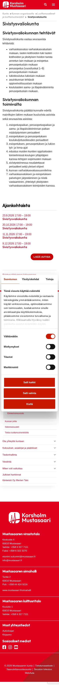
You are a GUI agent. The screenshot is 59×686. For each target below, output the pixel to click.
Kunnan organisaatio (23, 13)
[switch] (50, 346)
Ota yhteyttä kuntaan (13, 441)
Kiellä (29, 403)
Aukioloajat (8, 630)
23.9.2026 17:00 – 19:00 (16, 215)
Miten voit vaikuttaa (12, 468)
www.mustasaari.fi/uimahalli (16, 590)
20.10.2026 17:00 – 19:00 (17, 224)
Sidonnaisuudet (12, 427)
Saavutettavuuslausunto (19, 669)
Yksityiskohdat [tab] (30, 279)
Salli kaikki (29, 382)
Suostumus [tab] (10, 279)
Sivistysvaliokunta (14, 219)
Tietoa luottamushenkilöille (17, 432)
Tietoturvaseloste (44, 665)
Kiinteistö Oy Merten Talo (15, 480)
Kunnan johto (11, 421)
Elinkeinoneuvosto (15, 413)
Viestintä (6, 461)
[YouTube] (16, 647)
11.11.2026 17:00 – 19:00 (16, 234)
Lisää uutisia (42, 257)
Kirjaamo (7, 634)
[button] (53, 4)
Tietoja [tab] (50, 279)
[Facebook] (4, 647)
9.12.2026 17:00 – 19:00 (16, 243)
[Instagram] (10, 647)
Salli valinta (29, 393)
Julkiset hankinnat (11, 474)
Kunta (5, 13)
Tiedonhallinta (9, 454)
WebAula (29, 673)
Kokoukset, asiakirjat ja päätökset (19, 448)
